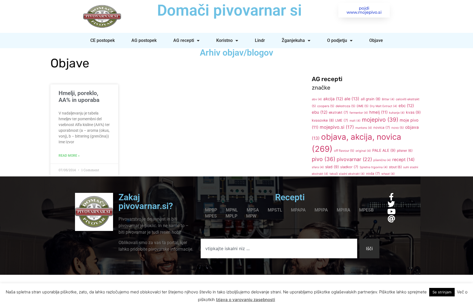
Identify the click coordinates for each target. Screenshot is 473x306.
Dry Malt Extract (383, 106)
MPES (211, 216)
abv (317, 99)
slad (332, 167)
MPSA (253, 210)
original (363, 151)
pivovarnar (354, 159)
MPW (251, 216)
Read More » (69, 156)
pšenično (382, 160)
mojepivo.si (337, 127)
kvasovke (323, 120)
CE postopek (102, 40)
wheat (388, 174)
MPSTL (275, 210)
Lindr (260, 40)
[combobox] (279, 248)
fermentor (359, 113)
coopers (325, 106)
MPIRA (343, 210)
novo (397, 128)
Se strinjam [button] (441, 292)
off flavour (344, 151)
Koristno (224, 40)
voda (373, 173)
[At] (391, 218)
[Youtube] (391, 211)
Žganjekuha (293, 40)
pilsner (405, 150)
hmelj (378, 112)
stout (395, 167)
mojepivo (380, 119)
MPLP (231, 216)
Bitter (388, 99)
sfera (318, 167)
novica (381, 127)
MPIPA (321, 210)
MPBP (211, 210)
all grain (370, 99)
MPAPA (298, 210)
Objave (376, 40)
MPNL (232, 210)
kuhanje (397, 113)
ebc (406, 105)
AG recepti (183, 40)
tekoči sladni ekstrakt (347, 174)
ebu (319, 112)
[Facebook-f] (391, 196)
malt (355, 120)
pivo (323, 159)
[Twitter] (391, 204)
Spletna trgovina (374, 167)
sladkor (349, 167)
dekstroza (345, 106)
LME (341, 120)
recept (403, 159)
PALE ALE (384, 150)
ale (351, 98)
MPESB (366, 210)
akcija (333, 98)
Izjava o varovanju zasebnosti (245, 299)
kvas (413, 112)
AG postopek (144, 40)
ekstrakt (338, 112)
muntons (363, 128)
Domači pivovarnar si (229, 10)
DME (362, 106)
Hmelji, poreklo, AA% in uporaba (79, 96)
